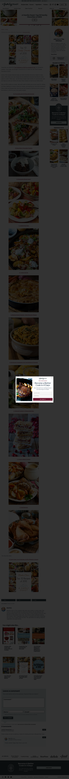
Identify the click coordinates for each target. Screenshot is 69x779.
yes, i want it (43, 399)
